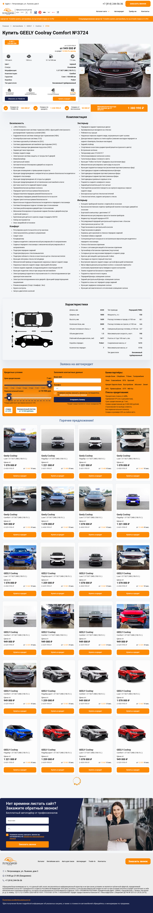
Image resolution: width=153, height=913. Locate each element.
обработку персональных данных (73, 496)
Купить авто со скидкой (76, 488)
